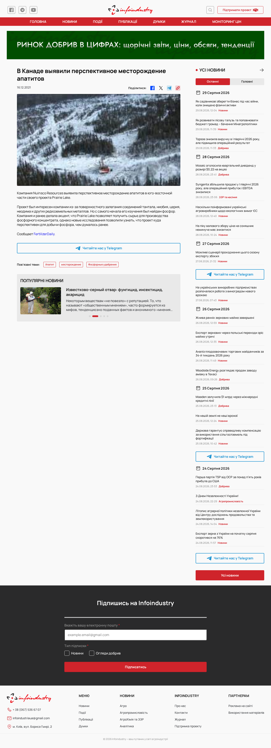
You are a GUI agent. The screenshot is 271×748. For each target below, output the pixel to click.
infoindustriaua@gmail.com (31, 718)
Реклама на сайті (240, 706)
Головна (38, 21)
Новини (69, 21)
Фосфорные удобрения (102, 264)
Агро (123, 706)
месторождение (71, 264)
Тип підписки (75, 646)
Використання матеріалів (246, 713)
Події (97, 21)
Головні (247, 81)
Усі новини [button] (230, 575)
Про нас (180, 706)
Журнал (188, 21)
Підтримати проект (237, 10)
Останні (213, 81)
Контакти (181, 713)
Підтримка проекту (188, 726)
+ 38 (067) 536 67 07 (27, 710)
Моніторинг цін (226, 21)
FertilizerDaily (44, 234)
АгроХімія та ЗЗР (132, 719)
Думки (159, 21)
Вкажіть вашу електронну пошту (91, 625)
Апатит (49, 264)
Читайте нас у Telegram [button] (102, 248)
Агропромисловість (134, 713)
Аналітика (127, 726)
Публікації (127, 21)
